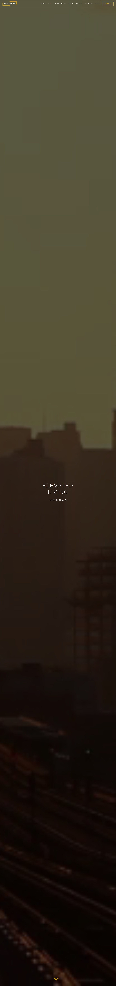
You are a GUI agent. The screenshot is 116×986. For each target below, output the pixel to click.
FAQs (97, 4)
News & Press (75, 4)
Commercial (60, 4)
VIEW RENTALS (58, 500)
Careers (88, 4)
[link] (58, 979)
